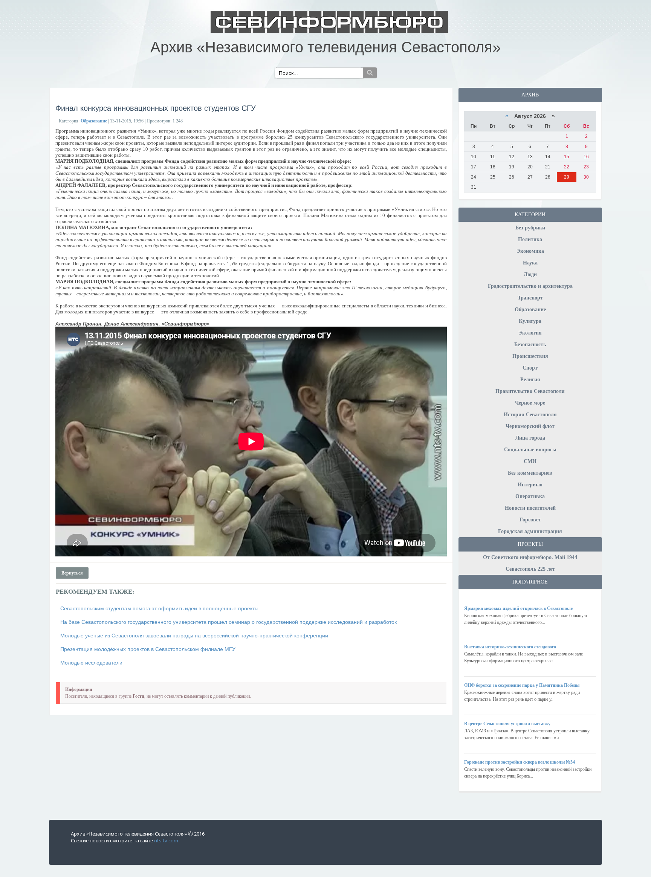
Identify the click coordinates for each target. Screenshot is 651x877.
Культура (530, 321)
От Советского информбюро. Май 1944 (530, 557)
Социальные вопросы (530, 449)
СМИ (530, 461)
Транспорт (530, 298)
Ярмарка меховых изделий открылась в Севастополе (518, 608)
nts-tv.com (166, 840)
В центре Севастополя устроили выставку (507, 723)
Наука (530, 263)
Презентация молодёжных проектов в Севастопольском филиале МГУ (147, 649)
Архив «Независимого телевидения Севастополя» (325, 47)
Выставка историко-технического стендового (510, 646)
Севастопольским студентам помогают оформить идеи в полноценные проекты (159, 608)
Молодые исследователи (91, 663)
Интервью (530, 484)
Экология (530, 333)
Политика (530, 239)
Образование (530, 309)
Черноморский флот (530, 426)
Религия (530, 379)
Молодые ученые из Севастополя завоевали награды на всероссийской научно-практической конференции (194, 636)
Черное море (530, 403)
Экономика (530, 251)
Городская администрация (530, 531)
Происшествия (530, 356)
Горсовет (530, 520)
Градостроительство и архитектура (530, 286)
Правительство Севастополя (530, 391)
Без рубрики (530, 228)
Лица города (530, 438)
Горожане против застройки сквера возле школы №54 (519, 762)
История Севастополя (530, 414)
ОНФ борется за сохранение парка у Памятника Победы (521, 685)
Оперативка (530, 496)
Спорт (530, 368)
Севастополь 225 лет (530, 569)
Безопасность (530, 344)
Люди (530, 274)
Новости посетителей (530, 508)
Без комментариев (530, 473)
